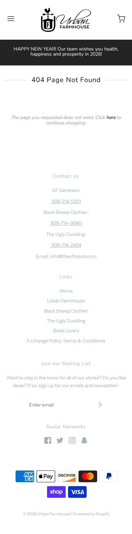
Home (66, 291)
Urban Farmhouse (66, 301)
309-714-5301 (66, 201)
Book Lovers (66, 331)
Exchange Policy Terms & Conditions (66, 341)
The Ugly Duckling (66, 321)
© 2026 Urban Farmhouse (47, 513)
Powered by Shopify (91, 513)
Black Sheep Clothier (66, 311)
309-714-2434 (66, 245)
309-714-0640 (66, 223)
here (110, 117)
